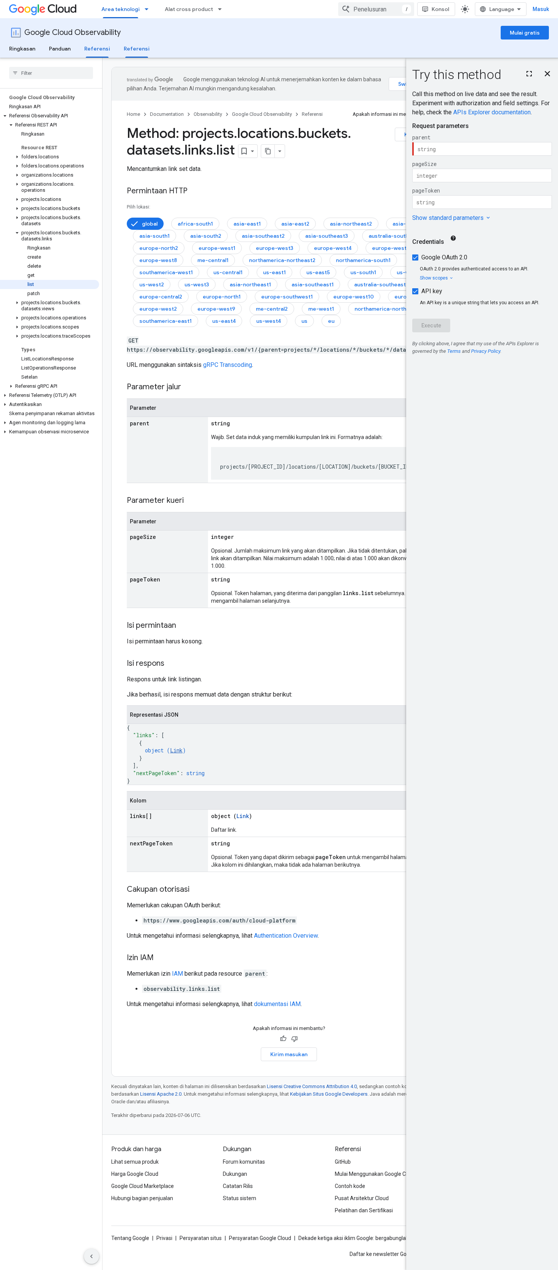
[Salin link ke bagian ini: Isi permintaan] (183, 625)
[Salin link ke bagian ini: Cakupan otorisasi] (197, 889)
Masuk (541, 9)
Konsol (440, 9)
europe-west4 (333, 248)
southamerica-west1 (166, 272)
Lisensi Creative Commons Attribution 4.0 (312, 1086)
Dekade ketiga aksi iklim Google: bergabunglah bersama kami (371, 1238)
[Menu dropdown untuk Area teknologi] (149, 9)
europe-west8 (158, 260)
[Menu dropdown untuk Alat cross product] (222, 9)
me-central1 (213, 260)
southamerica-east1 (165, 321)
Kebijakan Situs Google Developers (328, 1094)
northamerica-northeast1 (387, 308)
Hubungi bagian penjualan (142, 1198)
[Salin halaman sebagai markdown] (268, 151)
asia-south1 (154, 235)
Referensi (97, 48)
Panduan (60, 48)
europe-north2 (158, 248)
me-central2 (272, 308)
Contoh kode (350, 1186)
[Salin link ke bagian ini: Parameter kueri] (191, 500)
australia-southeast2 (396, 235)
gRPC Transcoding (227, 364)
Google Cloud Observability (72, 32)
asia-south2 (205, 235)
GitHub (343, 1162)
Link (176, 750)
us (304, 321)
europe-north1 (222, 296)
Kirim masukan (288, 1054)
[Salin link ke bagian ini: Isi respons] (172, 663)
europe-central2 (160, 296)
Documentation (167, 114)
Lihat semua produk (135, 1162)
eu (331, 321)
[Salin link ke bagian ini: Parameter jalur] (188, 387)
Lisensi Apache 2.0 (160, 1094)
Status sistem (239, 1198)
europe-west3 (274, 248)
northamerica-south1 (363, 260)
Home (133, 114)
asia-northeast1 (250, 284)
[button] (49, 115)
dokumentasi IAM (277, 1004)
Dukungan (235, 1174)
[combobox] (376, 9)
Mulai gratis (525, 32)
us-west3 (196, 284)
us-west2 (151, 284)
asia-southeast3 (326, 235)
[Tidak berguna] (294, 1038)
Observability (208, 114)
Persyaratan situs (201, 1238)
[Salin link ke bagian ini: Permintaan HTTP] (195, 191)
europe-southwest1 (287, 296)
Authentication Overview (286, 935)
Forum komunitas (244, 1162)
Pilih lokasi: (138, 207)
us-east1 (274, 272)
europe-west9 (216, 308)
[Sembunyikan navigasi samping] (91, 1256)
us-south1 (363, 272)
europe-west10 (353, 296)
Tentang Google (130, 1238)
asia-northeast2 (351, 223)
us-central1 (228, 272)
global (150, 223)
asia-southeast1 (313, 284)
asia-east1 (247, 223)
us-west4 (268, 321)
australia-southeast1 (381, 284)
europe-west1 (217, 248)
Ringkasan (22, 48)
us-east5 (318, 272)
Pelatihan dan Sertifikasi (364, 1210)
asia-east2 (295, 223)
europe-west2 (158, 308)
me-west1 (321, 308)
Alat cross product (189, 9)
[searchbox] (51, 73)
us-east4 (224, 321)
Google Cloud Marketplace (142, 1186)
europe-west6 (391, 248)
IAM (177, 973)
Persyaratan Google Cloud (260, 1238)
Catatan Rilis (238, 1186)
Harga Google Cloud (134, 1174)
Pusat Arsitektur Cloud (362, 1198)
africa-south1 (195, 223)
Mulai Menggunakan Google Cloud (375, 1174)
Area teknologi (120, 9)
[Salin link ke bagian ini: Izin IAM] (161, 958)
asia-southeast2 (263, 235)
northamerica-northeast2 (282, 260)
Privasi (164, 1238)
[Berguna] (283, 1038)
